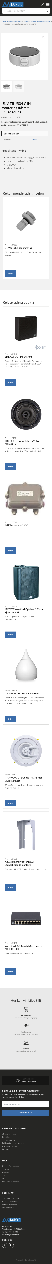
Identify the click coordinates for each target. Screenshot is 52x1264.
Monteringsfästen (43, 21)
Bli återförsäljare (9, 1134)
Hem (4, 21)
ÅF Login (5, 1149)
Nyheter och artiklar (10, 1198)
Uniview (26, 21)
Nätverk (5, 1169)
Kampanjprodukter (10, 1201)
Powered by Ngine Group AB (26, 1260)
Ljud (3, 1175)
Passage (5, 1172)
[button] (43, 37)
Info (10, 273)
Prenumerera (26, 1113)
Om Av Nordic (7, 1208)
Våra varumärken (9, 1204)
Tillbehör (33, 21)
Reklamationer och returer (13, 1143)
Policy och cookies (9, 1146)
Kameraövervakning (14, 21)
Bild (3, 1178)
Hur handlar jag (8, 1140)
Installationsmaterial (10, 1181)
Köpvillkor (6, 1137)
